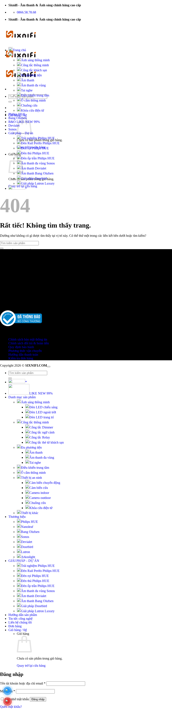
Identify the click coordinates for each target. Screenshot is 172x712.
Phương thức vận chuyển (25, 351)
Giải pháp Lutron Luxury (38, 183)
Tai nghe (27, 90)
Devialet (14, 125)
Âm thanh (27, 80)
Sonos (12, 129)
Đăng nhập (37, 699)
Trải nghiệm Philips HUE (38, 138)
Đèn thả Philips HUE (35, 153)
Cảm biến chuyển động (44, 482)
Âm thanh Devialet (33, 168)
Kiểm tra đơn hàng (20, 358)
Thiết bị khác (29, 513)
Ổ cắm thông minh (33, 100)
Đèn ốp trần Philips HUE (38, 158)
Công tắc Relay (39, 437)
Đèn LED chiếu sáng (43, 407)
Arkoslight (28, 557)
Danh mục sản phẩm (22, 397)
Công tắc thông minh (35, 65)
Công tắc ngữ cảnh (42, 432)
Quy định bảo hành (21, 347)
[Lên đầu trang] (48, 366)
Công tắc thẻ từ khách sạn (46, 442)
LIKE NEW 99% (41, 393)
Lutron (25, 552)
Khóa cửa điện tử (32, 110)
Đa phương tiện (31, 75)
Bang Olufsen (30, 532)
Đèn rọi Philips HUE (35, 148)
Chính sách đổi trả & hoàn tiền (28, 343)
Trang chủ (19, 50)
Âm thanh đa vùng (33, 85)
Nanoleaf (27, 526)
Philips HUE (16, 114)
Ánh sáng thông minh (35, 60)
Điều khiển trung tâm (35, 95)
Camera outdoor (40, 498)
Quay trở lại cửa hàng (31, 665)
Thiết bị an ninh (31, 477)
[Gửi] (10, 101)
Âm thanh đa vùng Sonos (38, 163)
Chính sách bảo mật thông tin (27, 339)
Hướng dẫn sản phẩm (22, 615)
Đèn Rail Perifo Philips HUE (40, 143)
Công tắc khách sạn (34, 70)
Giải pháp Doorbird (34, 178)
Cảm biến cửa (38, 487)
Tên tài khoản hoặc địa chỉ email (23, 683)
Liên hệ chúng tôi (20, 622)
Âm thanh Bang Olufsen (37, 173)
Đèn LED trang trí (41, 417)
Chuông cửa (29, 105)
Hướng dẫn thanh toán (23, 354)
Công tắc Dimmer (41, 427)
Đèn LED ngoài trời (42, 412)
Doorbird (27, 547)
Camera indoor (39, 493)
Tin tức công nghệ (20, 618)
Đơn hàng (15, 626)
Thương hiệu (17, 516)
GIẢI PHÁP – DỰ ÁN (23, 560)
